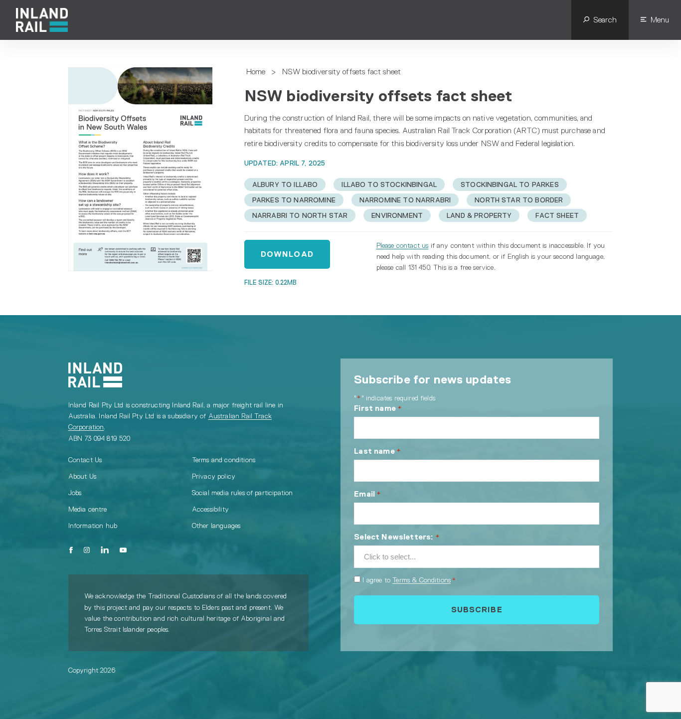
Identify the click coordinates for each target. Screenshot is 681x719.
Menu (660, 19)
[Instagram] (86, 550)
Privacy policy (213, 476)
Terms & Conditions (421, 580)
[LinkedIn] (104, 550)
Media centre (87, 509)
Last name (377, 451)
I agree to (409, 580)
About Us (82, 476)
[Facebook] (71, 550)
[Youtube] (123, 550)
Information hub (92, 526)
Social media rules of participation (242, 493)
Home (256, 71)
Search (605, 19)
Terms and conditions (223, 460)
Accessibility (210, 509)
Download (287, 254)
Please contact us (402, 245)
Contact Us (85, 460)
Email (367, 494)
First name (378, 408)
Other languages (216, 526)
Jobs (75, 493)
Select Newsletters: (396, 537)
